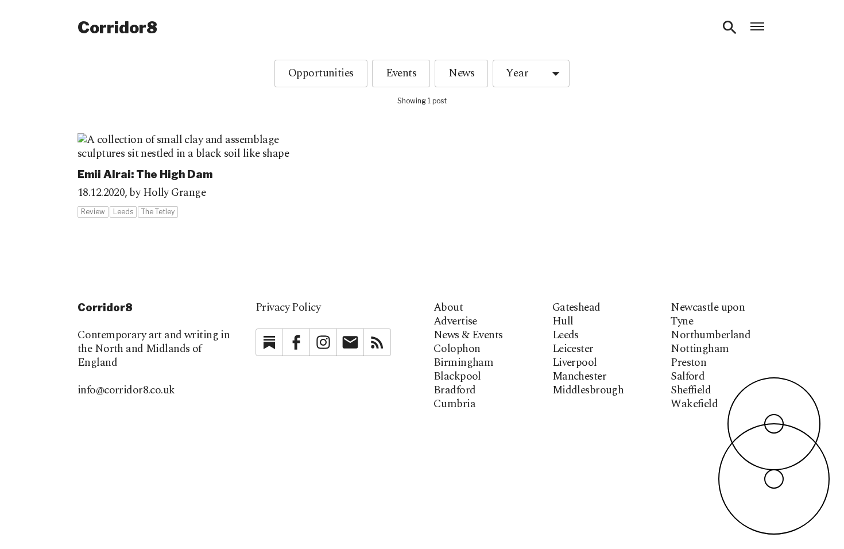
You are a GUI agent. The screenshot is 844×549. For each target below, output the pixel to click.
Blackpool (457, 377)
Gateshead (576, 308)
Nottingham (700, 349)
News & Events (468, 335)
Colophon (456, 349)
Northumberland (710, 335)
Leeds (565, 335)
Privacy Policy (287, 307)
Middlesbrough (588, 390)
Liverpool (574, 363)
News (461, 73)
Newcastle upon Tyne (708, 314)
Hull (563, 321)
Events (401, 73)
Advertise (455, 321)
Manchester (579, 377)
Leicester (573, 349)
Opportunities (321, 73)
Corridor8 (117, 27)
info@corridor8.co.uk (126, 390)
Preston (688, 363)
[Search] (730, 27)
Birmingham (463, 363)
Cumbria (454, 404)
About (448, 308)
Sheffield (691, 390)
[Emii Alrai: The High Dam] (189, 175)
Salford (687, 377)
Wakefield (694, 404)
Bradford (454, 390)
